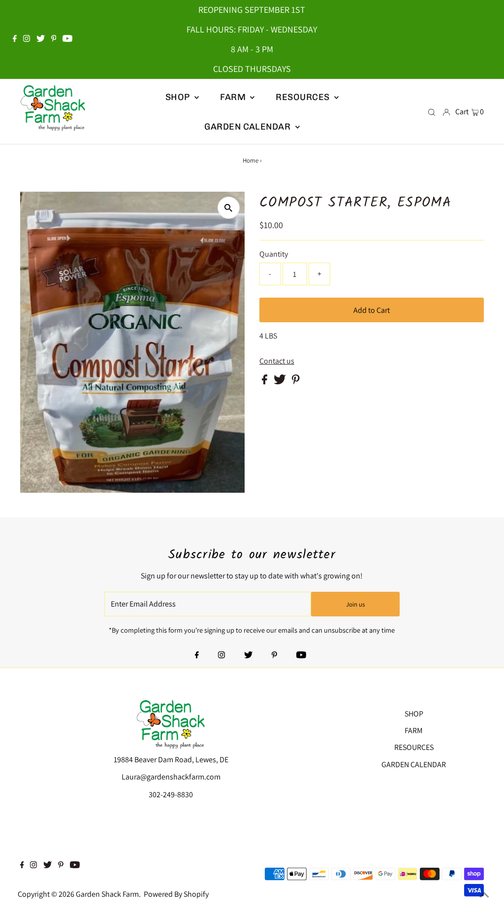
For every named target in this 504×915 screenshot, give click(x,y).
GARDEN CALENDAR (413, 764)
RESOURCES (414, 747)
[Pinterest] (54, 39)
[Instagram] (26, 39)
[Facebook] (14, 39)
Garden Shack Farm (107, 894)
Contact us (276, 361)
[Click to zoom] (229, 208)
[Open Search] (431, 111)
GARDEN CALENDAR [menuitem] (248, 126)
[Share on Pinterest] (296, 381)
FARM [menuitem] (234, 97)
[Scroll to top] (484, 895)
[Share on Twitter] (280, 381)
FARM (414, 730)
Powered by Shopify (176, 894)
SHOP (178, 97)
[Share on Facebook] (265, 381)
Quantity (273, 254)
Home (250, 160)
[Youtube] (67, 39)
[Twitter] (40, 39)
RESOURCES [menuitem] (304, 97)
